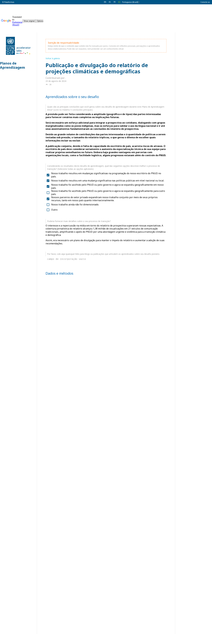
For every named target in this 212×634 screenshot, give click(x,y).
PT (119, 2)
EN (105, 2)
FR (115, 2)
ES (110, 2)
